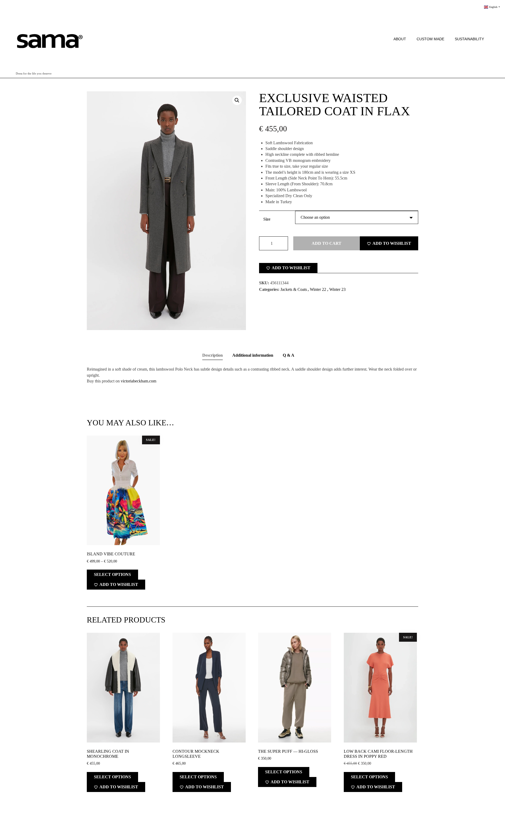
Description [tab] (212, 355)
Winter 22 (318, 289)
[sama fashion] (49, 37)
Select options (112, 574)
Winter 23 (337, 289)
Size (266, 219)
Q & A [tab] (288, 355)
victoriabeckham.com (138, 381)
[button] (237, 100)
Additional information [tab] (252, 355)
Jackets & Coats (293, 289)
